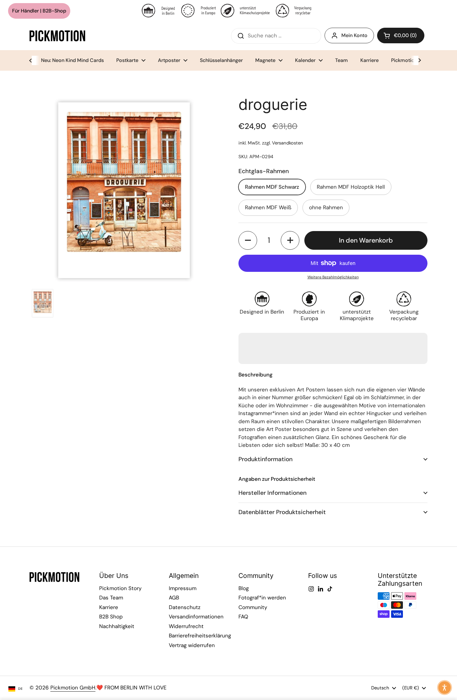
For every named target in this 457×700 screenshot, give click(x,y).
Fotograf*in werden (262, 597)
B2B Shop (111, 616)
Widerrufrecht (186, 626)
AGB (174, 597)
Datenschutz (185, 607)
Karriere (108, 607)
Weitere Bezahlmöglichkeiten (333, 277)
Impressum (182, 588)
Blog (243, 588)
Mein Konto (354, 35)
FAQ (243, 616)
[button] (400, 35)
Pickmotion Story (120, 588)
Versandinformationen (196, 616)
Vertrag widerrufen (192, 645)
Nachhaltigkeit (116, 626)
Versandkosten (287, 143)
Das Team (111, 597)
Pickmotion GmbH (72, 687)
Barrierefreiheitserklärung (200, 635)
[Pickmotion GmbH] (57, 36)
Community (252, 607)
